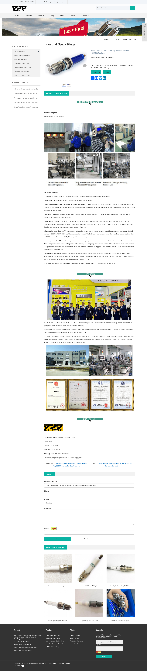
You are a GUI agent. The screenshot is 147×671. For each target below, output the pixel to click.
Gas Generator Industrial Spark (57, 586)
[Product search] (132, 8)
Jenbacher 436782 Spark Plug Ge (88, 586)
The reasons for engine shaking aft (25, 98)
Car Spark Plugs (19, 51)
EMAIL (107, 72)
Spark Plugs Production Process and (26, 107)
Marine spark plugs (20, 59)
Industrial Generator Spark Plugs (55, 644)
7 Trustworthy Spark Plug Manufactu (26, 93)
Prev (48, 65)
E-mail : (47, 499)
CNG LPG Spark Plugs (21, 75)
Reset (86, 539)
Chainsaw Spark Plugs (21, 63)
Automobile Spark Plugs (53, 635)
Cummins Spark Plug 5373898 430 (57, 620)
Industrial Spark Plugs (128, 39)
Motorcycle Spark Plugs (22, 55)
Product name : (50, 482)
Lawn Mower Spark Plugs (22, 67)
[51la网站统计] (23, 665)
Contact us (85, 15)
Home (17, 15)
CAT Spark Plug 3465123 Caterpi (88, 620)
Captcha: (47, 528)
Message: (47, 508)
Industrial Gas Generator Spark (120, 620)
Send (58, 539)
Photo (62, 15)
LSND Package (74, 638)
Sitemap (19, 665)
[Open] (144, 32)
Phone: (47, 491)
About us (29, 15)
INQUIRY (96, 72)
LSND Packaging (75, 635)
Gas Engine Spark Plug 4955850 (119, 586)
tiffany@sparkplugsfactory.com (27, 647)
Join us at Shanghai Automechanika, (26, 89)
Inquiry (73, 15)
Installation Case (75, 644)
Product (49, 630)
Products (41, 15)
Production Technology (77, 641)
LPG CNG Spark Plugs (52, 647)
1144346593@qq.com (75, 457)
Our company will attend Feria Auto (26, 102)
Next (85, 65)
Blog (52, 15)
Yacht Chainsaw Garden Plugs (55, 641)
